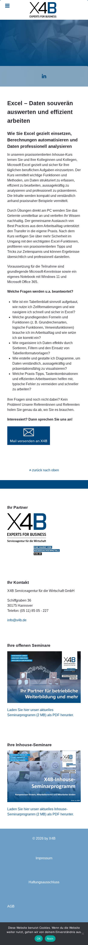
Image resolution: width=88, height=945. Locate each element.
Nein (50, 938)
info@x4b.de (16, 620)
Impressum (44, 858)
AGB (11, 906)
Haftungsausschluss (44, 882)
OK (39, 938)
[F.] (43, 10)
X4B (52, 838)
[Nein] (83, 934)
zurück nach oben (45, 470)
